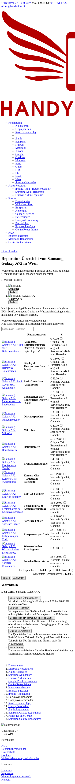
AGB (4, 745)
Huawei (19, 144)
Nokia (18, 176)
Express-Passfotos (25, 226)
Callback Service (24, 213)
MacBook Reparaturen (20, 238)
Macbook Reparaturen (20, 668)
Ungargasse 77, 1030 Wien (16, 2)
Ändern (13, 292)
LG (17, 172)
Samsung (20, 141)
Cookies (5, 755)
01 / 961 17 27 (59, 2)
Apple (18, 138)
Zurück (6, 578)
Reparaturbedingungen (14, 748)
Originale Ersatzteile (20, 631)
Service (12, 198)
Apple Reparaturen (18, 709)
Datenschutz (8, 752)
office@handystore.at (13, 6)
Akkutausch (22, 125)
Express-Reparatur (19, 608)
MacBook (20, 147)
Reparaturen (15, 122)
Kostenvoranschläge (19, 703)
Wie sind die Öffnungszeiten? (24, 598)
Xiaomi (19, 151)
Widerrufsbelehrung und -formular (20, 758)
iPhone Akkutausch (19, 693)
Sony (18, 163)
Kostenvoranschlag (25, 132)
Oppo (18, 166)
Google (19, 154)
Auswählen (18, 578)
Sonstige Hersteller (25, 182)
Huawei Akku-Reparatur (29, 194)
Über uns (6, 770)
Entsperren (21, 207)
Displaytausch (23, 129)
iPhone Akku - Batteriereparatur (32, 188)
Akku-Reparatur (17, 185)
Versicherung (16, 647)
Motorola (20, 160)
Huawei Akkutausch (19, 678)
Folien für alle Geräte (20, 715)
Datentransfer (22, 201)
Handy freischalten (18, 706)
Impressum (7, 773)
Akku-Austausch (17, 671)
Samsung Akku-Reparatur (29, 191)
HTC (18, 169)
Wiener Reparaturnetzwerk (16, 776)
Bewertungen (22, 216)
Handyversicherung (19, 687)
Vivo (18, 179)
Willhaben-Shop (24, 204)
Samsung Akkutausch (20, 674)
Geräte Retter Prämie (26, 229)
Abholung (21, 210)
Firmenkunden (9, 251)
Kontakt (5, 779)
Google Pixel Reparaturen (22, 681)
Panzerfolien (22, 223)
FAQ (11, 232)
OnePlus (20, 157)
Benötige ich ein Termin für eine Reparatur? (31, 618)
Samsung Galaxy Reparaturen (24, 712)
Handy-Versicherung (26, 220)
